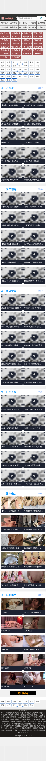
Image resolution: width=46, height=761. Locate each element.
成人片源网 (5, 37)
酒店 (25, 73)
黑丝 (14, 80)
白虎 (14, 69)
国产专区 (13, 23)
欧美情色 (41, 23)
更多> (40, 88)
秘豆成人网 (16, 50)
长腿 (37, 69)
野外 (31, 62)
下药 (25, 701)
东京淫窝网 (16, 54)
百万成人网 (37, 33)
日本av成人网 (27, 47)
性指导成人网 (16, 47)
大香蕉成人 (16, 57)
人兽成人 (5, 40)
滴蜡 (31, 69)
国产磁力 (32, 27)
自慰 (2, 62)
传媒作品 (4, 27)
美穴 (8, 80)
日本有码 (23, 23)
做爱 (8, 62)
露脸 (31, 66)
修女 (31, 76)
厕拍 (14, 73)
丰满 (14, 66)
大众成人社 (27, 37)
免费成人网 (5, 50)
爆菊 (2, 69)
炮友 (8, 69)
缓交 (14, 62)
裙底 (20, 73)
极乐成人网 (5, 43)
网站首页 (4, 23)
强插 (37, 76)
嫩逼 (2, 80)
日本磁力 (41, 27)
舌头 (8, 76)
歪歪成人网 (5, 47)
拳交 (20, 701)
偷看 (25, 69)
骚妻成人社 (37, 47)
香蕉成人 (16, 43)
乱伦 (20, 66)
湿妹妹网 (5, 54)
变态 (31, 73)
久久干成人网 (27, 50)
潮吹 (2, 73)
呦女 (2, 76)
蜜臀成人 (26, 40)
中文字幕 (23, 27)
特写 (37, 66)
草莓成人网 (16, 33)
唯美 (25, 66)
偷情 (8, 701)
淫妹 (20, 76)
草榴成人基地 (27, 43)
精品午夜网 (37, 37)
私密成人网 (37, 43)
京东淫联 (37, 40)
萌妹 (37, 62)
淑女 (20, 69)
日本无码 (32, 23)
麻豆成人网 (16, 37)
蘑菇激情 (37, 54)
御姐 (2, 701)
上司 (20, 62)
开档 (25, 76)
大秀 (8, 66)
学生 (25, 62)
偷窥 (8, 73)
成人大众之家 (5, 33)
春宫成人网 (27, 54)
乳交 (14, 701)
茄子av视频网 (38, 50)
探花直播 (13, 27)
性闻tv (5, 57)
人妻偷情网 (16, 40)
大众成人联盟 (27, 33)
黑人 (2, 66)
